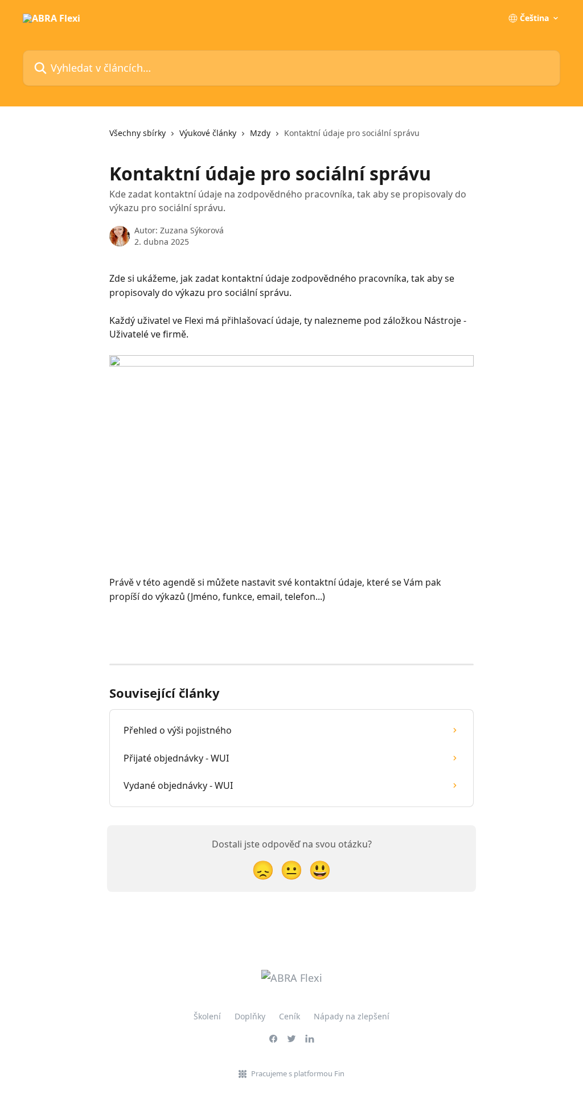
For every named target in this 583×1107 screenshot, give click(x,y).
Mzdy (260, 132)
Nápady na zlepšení (351, 1016)
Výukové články (207, 132)
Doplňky (250, 1016)
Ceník (289, 1016)
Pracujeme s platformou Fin (297, 1073)
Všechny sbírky (137, 132)
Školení (207, 1016)
